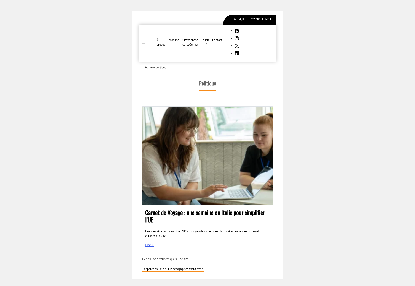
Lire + (149, 244)
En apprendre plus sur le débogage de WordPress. (173, 268)
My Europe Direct (262, 18)
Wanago (238, 18)
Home (149, 67)
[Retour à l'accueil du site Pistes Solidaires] (143, 43)
